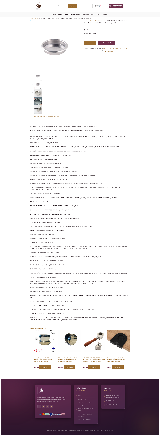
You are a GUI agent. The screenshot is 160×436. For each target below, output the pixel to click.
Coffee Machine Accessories (97, 21)
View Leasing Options (106, 43)
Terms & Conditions (90, 430)
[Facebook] (39, 406)
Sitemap (111, 430)
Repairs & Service (88, 15)
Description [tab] (37, 116)
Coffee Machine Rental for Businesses (85, 415)
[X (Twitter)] (47, 406)
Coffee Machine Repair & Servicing (84, 404)
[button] (60, 15)
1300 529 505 (116, 6)
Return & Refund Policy (102, 430)
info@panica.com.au (111, 404)
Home (54, 15)
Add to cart (89, 43)
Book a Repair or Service (84, 419)
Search (72, 6)
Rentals (60, 15)
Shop (98, 15)
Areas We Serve (82, 399)
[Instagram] (43, 406)
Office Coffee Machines (72, 15)
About (105, 15)
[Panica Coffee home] (41, 390)
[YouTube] (51, 406)
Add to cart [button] (45, 367)
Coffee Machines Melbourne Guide (85, 409)
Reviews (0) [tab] (57, 116)
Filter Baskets (107, 48)
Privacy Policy (80, 430)
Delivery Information (70, 430)
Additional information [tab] (47, 116)
